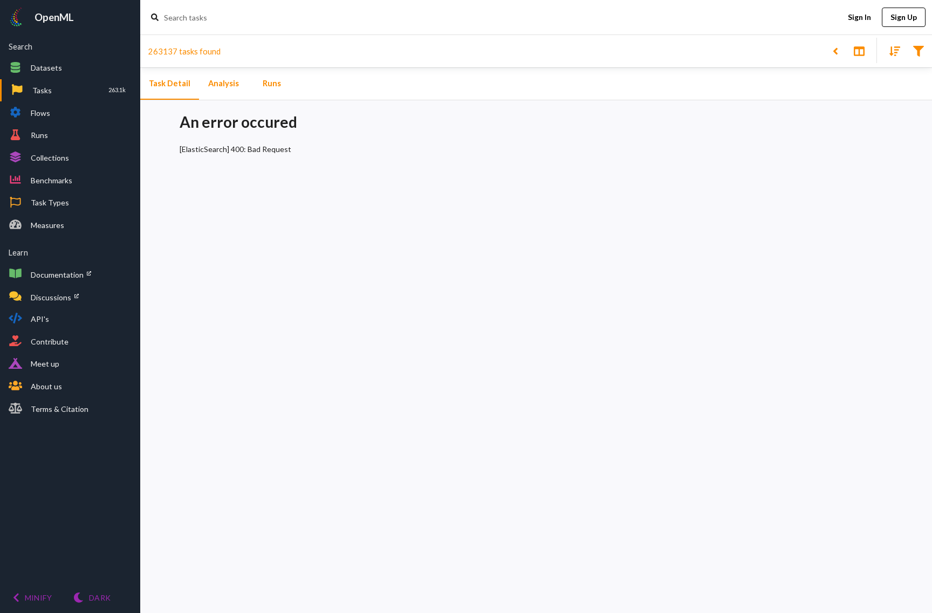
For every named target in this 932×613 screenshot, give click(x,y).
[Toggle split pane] (859, 50)
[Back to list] (835, 50)
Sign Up (903, 17)
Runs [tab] (272, 83)
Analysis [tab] (223, 83)
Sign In (859, 17)
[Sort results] (891, 50)
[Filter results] (918, 50)
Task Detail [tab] (169, 83)
